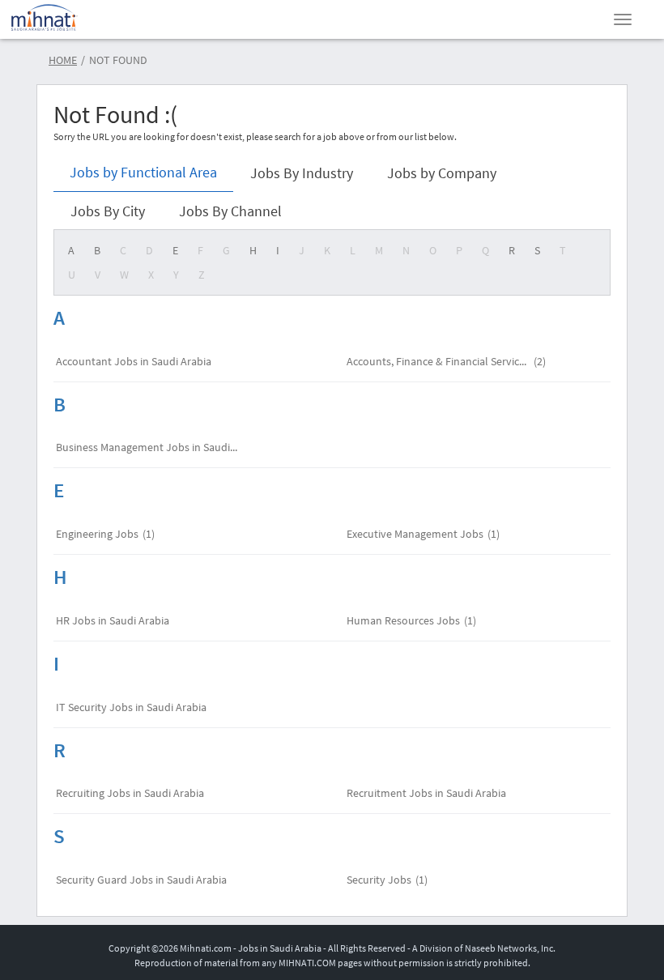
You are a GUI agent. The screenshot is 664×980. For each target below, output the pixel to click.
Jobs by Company (441, 173)
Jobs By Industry (301, 173)
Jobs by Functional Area (143, 172)
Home (63, 60)
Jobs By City (107, 211)
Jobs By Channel (230, 211)
